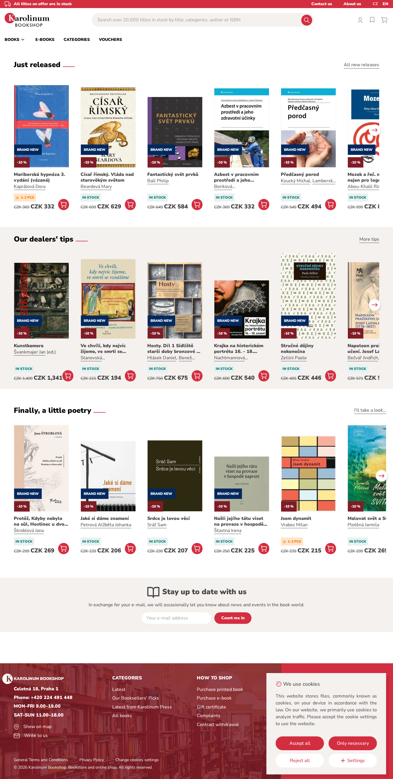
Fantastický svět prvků (173, 174)
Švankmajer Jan (29, 352)
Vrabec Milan (294, 525)
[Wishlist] (372, 20)
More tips (369, 239)
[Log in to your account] (360, 20)
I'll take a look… (370, 410)
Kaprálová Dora (29, 186)
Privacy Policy (91, 760)
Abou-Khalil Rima (366, 186)
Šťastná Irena (227, 530)
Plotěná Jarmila (363, 525)
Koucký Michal (295, 181)
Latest (118, 689)
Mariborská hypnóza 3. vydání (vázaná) (39, 177)
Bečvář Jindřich (363, 358)
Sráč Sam (157, 525)
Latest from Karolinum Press (142, 707)
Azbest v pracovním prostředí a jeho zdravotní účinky (236, 177)
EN (385, 4)
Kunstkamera (28, 346)
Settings (356, 760)
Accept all (299, 743)
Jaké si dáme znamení (105, 518)
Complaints (208, 715)
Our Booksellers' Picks (135, 698)
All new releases (361, 65)
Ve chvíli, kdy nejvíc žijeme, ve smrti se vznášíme (103, 348)
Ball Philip (158, 181)
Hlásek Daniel (161, 358)
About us (352, 4)
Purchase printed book (220, 689)
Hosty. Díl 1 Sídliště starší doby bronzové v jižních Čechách (173, 348)
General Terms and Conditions (41, 760)
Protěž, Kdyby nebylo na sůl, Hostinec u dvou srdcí (40, 521)
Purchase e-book (214, 698)
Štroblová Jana (29, 530)
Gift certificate (211, 707)
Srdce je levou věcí (168, 518)
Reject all (300, 760)
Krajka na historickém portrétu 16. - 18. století (238, 348)
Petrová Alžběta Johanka (106, 525)
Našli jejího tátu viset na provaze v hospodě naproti (239, 521)
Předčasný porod (300, 174)
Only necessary (353, 743)
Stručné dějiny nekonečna (297, 348)
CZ (375, 4)
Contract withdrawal (218, 724)
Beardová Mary (96, 186)
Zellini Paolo (294, 358)
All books (122, 715)
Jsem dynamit (296, 518)
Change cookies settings (137, 760)
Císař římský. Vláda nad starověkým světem (107, 177)
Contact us (321, 4)
